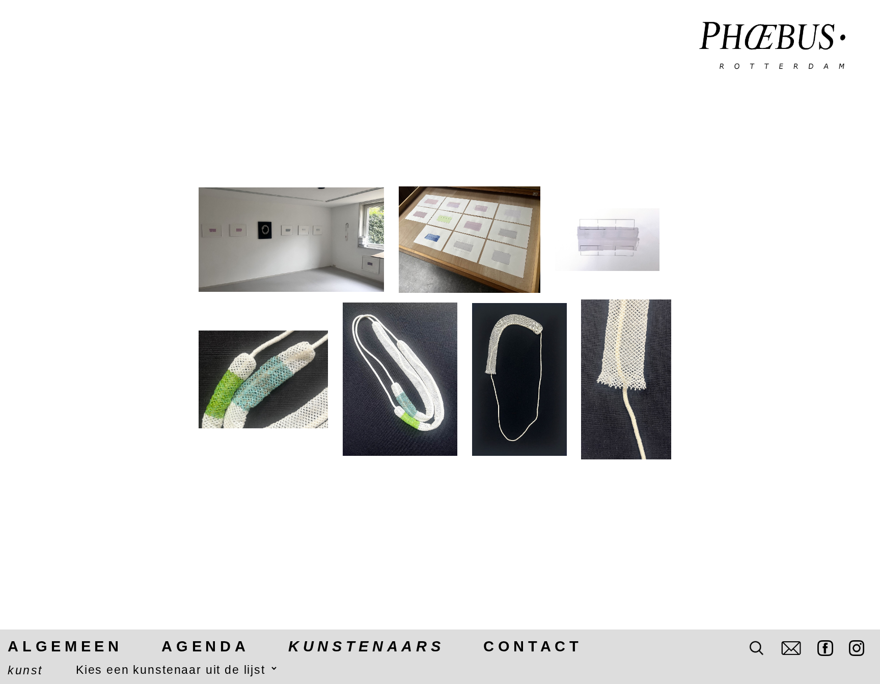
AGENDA (205, 646)
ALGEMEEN (65, 646)
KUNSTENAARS (366, 646)
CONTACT (533, 646)
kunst (25, 670)
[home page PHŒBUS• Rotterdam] (772, 46)
